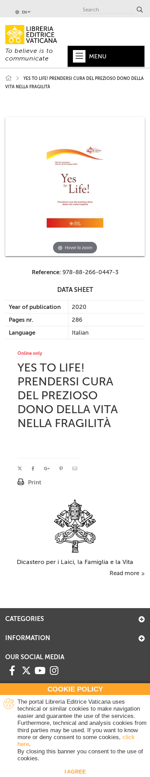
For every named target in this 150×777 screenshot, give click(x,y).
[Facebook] (12, 669)
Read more (125, 573)
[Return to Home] (8, 78)
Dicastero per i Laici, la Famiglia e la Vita (75, 562)
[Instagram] (54, 669)
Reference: (46, 272)
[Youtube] (40, 669)
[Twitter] (26, 670)
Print (34, 482)
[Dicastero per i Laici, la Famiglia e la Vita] (75, 525)
